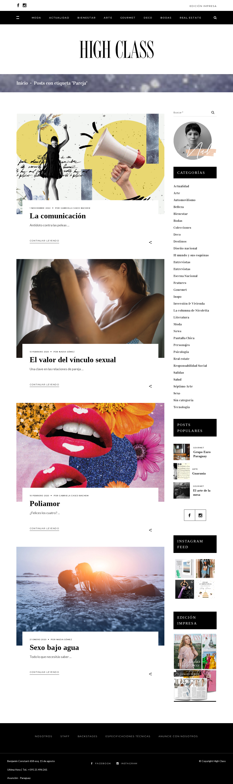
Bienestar (180, 214)
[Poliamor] (90, 452)
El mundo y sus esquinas (191, 255)
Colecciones (182, 228)
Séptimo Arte (183, 386)
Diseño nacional (185, 248)
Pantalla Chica (183, 338)
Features (179, 283)
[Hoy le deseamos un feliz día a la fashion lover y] (205, 589)
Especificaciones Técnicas (128, 736)
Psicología (181, 352)
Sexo (176, 393)
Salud (177, 379)
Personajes (181, 345)
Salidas (178, 373)
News (177, 331)
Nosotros (43, 736)
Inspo (177, 297)
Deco (177, 235)
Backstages (88, 736)
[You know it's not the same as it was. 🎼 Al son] (184, 589)
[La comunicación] (90, 164)
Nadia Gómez (67, 352)
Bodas (177, 221)
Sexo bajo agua (54, 647)
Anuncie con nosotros (178, 736)
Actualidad (181, 186)
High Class (220, 761)
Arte (176, 193)
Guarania (199, 473)
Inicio (22, 83)
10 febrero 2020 (39, 495)
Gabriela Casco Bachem (75, 208)
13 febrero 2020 (39, 352)
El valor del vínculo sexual (73, 359)
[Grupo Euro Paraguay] (181, 452)
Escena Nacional (185, 276)
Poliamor (45, 503)
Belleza (178, 207)
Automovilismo (184, 200)
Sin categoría (183, 400)
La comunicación (58, 216)
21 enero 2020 (38, 639)
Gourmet (180, 290)
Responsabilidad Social (190, 366)
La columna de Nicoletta (191, 310)
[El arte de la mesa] (181, 490)
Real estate (181, 359)
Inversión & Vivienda (189, 304)
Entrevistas (181, 262)
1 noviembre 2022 (40, 208)
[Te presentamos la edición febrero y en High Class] (205, 568)
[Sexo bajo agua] (90, 596)
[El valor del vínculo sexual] (90, 308)
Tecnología (181, 407)
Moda (177, 324)
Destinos (179, 241)
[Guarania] (181, 471)
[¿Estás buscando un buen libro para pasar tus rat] (184, 568)
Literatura (181, 317)
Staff (65, 736)
